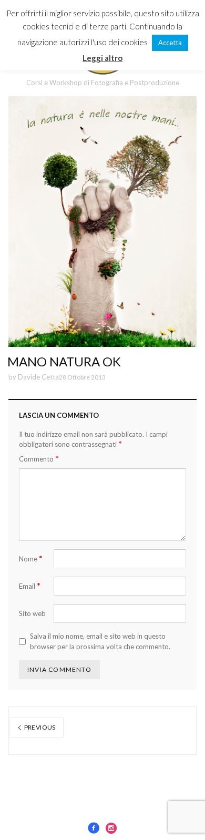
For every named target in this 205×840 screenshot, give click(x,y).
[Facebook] (93, 828)
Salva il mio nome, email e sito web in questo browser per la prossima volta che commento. (100, 641)
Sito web (32, 613)
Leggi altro (102, 58)
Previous (39, 727)
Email (29, 585)
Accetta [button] (170, 42)
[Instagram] (111, 828)
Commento (39, 458)
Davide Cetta (38, 377)
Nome (31, 558)
